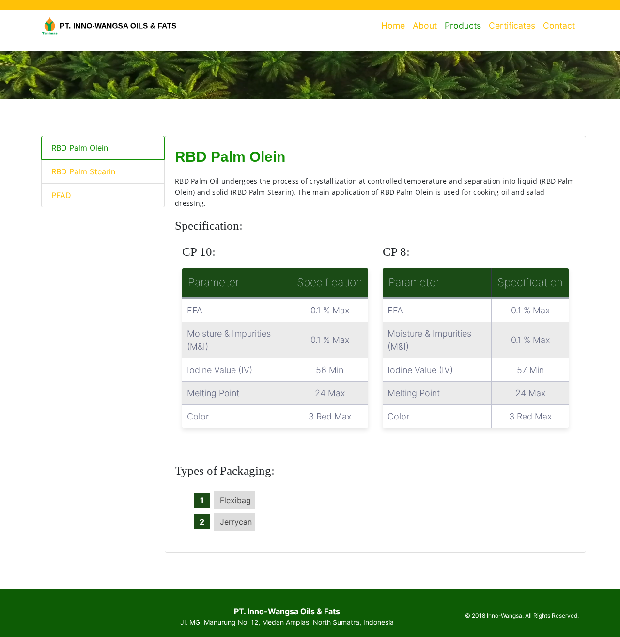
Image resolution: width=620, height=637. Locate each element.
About (425, 25)
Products (463, 25)
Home (395, 25)
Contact (559, 25)
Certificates (512, 25)
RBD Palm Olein (79, 148)
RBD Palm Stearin (83, 171)
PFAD (61, 195)
